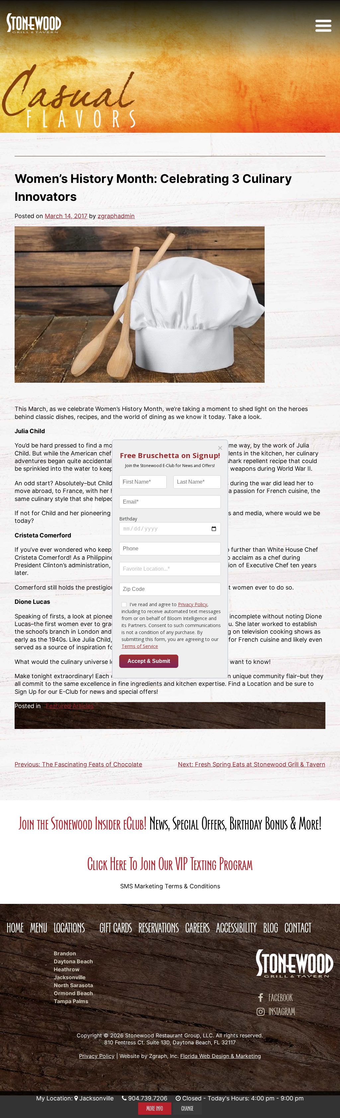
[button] (219, 447)
